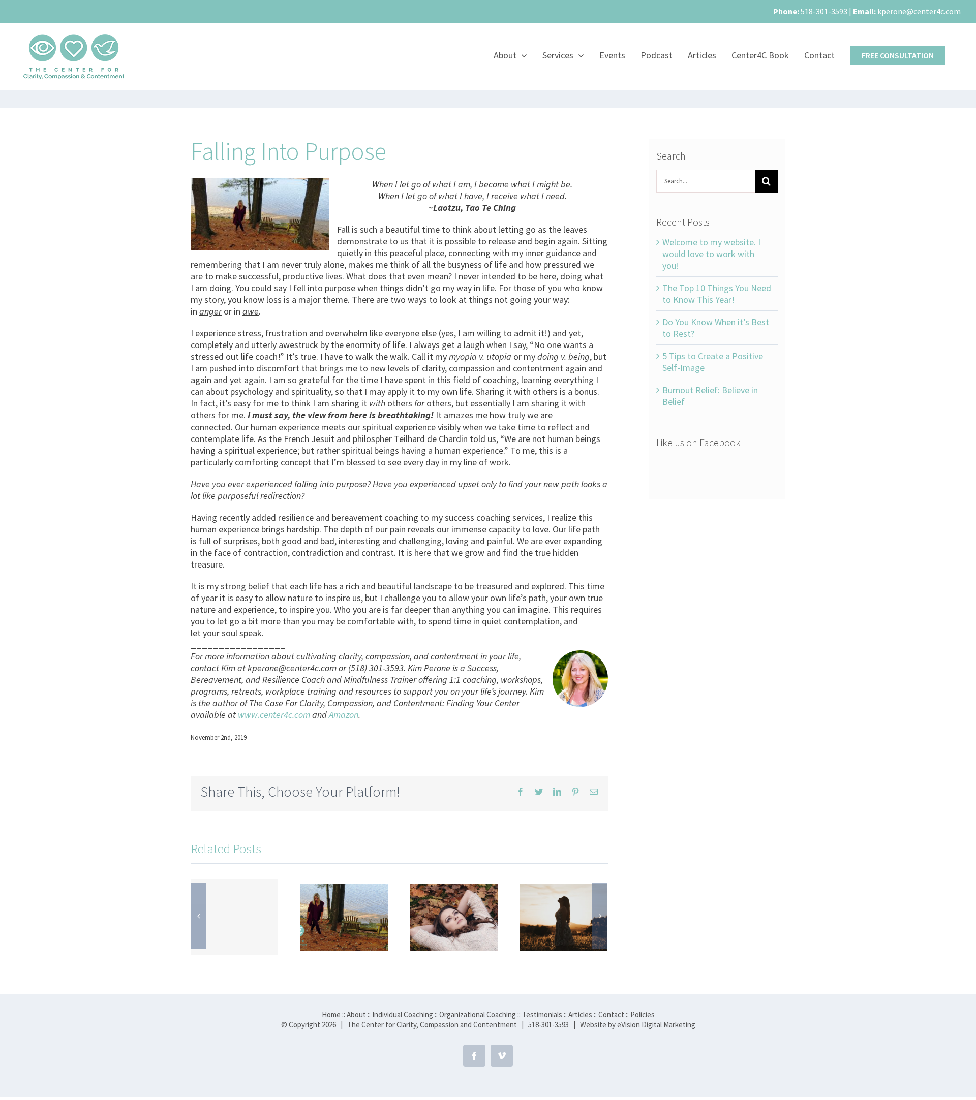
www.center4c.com (274, 714)
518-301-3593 (824, 11)
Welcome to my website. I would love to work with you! (711, 253)
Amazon (343, 714)
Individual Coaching (402, 1014)
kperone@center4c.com (919, 11)
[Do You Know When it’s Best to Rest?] (454, 916)
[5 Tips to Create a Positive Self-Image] (563, 916)
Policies (642, 1014)
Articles (580, 1014)
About (356, 1014)
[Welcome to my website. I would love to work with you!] (234, 917)
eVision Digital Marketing (656, 1024)
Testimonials (542, 1014)
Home (331, 1014)
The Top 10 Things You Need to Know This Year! (716, 293)
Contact (611, 1014)
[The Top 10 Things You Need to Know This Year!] (344, 916)
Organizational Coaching (477, 1014)
